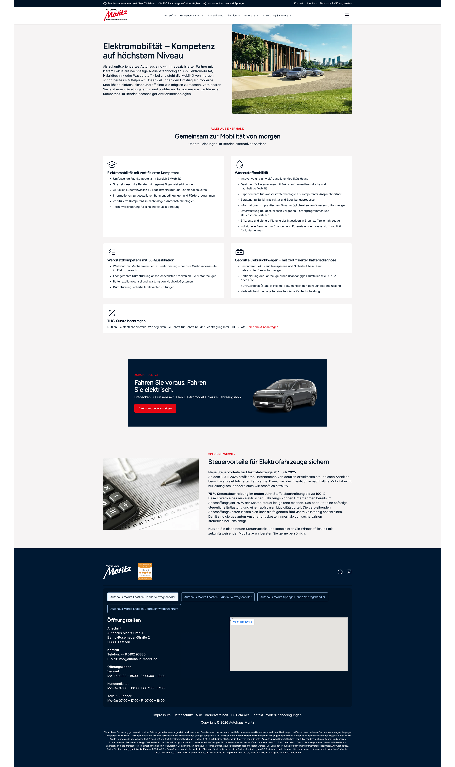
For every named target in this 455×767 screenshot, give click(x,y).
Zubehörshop (215, 15)
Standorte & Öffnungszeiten (336, 3)
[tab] (142, 597)
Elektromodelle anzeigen (155, 408)
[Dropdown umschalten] (175, 15)
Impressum (162, 715)
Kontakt (298, 3)
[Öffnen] (347, 15)
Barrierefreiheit (216, 715)
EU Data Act (240, 715)
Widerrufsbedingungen (284, 715)
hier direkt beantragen (263, 327)
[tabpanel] (227, 660)
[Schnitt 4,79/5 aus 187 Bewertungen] (145, 571)
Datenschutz (183, 715)
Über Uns (311, 3)
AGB (199, 715)
